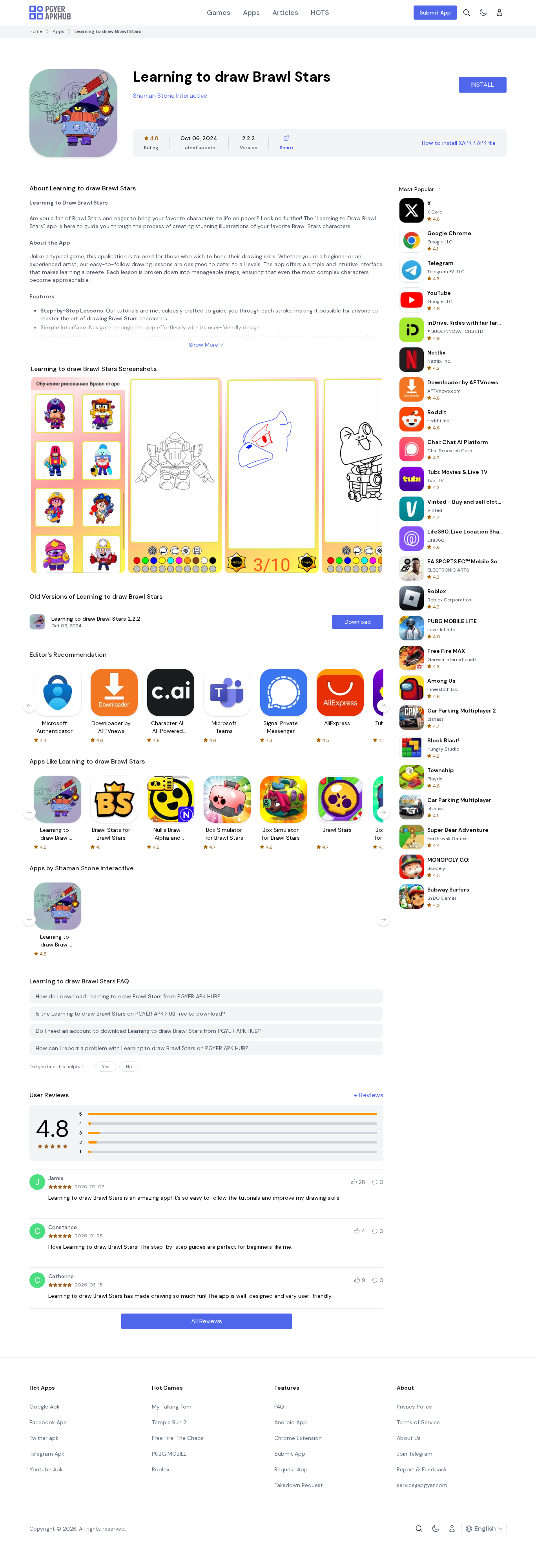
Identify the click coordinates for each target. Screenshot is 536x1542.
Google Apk (44, 1406)
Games (218, 12)
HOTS (320, 12)
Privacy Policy (414, 1406)
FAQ (279, 1406)
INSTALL (482, 84)
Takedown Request (298, 1485)
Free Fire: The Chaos (178, 1438)
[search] (466, 12)
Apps (251, 12)
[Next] (368, 475)
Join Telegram (414, 1453)
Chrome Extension (298, 1438)
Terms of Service (418, 1422)
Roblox (161, 1469)
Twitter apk (43, 1438)
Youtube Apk (46, 1469)
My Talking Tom (171, 1406)
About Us (409, 1438)
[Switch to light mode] (483, 12)
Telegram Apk (46, 1453)
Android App (290, 1422)
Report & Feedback (422, 1469)
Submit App (435, 12)
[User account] (499, 12)
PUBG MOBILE (169, 1453)
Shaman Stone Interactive (170, 95)
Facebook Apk (47, 1422)
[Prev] (44, 475)
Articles (285, 12)
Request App (291, 1469)
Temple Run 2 (169, 1422)
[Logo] (50, 12)
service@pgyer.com (422, 1485)
